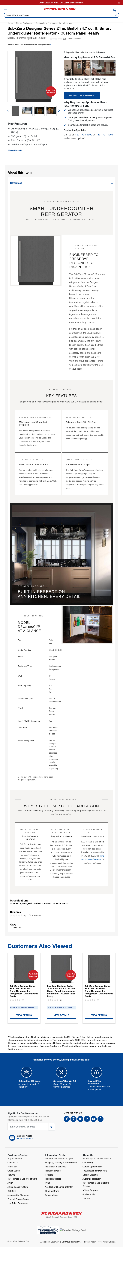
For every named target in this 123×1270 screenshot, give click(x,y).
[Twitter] (80, 1119)
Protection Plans (53, 1170)
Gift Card (12, 1191)
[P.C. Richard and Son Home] (60, 10)
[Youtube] (94, 1119)
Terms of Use (71, 1242)
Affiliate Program (90, 1190)
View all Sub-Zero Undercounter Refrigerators (29, 44)
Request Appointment (82, 95)
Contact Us (13, 1162)
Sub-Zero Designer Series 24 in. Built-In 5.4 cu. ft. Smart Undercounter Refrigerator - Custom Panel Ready (24, 991)
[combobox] (61, 15)
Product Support (53, 1178)
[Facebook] (67, 1119)
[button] (59, 110)
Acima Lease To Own (18, 1187)
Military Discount (90, 1174)
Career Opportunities (92, 1166)
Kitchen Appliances (24, 23)
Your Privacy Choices (107, 1242)
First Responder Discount (94, 1170)
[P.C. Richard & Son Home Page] (62, 1213)
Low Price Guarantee (18, 1203)
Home (10, 23)
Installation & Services (55, 1166)
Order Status (14, 1170)
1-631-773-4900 (83, 134)
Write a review (74, 38)
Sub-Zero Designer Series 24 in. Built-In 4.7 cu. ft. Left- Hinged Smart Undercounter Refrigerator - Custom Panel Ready (61, 991)
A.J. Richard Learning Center (59, 1187)
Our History (87, 1162)
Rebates (49, 1174)
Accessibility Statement (19, 1195)
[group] (15, 111)
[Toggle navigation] (5, 8)
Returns (11, 1174)
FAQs (47, 1183)
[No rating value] (56, 38)
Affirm (10, 1183)
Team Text (12, 1166)
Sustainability (88, 1194)
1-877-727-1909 (104, 134)
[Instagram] (73, 1119)
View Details (15, 150)
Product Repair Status (18, 1199)
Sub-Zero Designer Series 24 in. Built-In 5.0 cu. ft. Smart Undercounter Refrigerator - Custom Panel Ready (99, 991)
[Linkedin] (87, 1119)
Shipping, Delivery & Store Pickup (61, 1162)
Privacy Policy (90, 1242)
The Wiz (86, 1198)
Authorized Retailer (91, 1178)
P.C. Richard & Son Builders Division (95, 1184)
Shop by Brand (52, 1191)
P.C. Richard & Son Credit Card (22, 1178)
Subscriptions (51, 1195)
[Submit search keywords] (115, 15)
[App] (101, 1119)
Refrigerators (41, 23)
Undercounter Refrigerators (61, 23)
